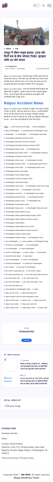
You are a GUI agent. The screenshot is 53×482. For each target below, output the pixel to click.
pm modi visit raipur (13, 282)
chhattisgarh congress (39, 153)
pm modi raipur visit (31, 278)
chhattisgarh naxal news (14, 186)
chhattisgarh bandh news (15, 149)
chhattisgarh (21, 134)
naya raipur (28, 256)
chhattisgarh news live (14, 193)
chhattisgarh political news (15, 197)
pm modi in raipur (34, 271)
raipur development (29, 293)
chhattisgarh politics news (15, 201)
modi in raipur (29, 252)
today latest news (28, 308)
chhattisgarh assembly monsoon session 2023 (23, 145)
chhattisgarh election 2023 (15, 164)
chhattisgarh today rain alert (37, 208)
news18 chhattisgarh (13, 263)
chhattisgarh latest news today (17, 171)
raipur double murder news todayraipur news (22, 296)
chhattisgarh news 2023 (31, 190)
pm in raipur (10, 267)
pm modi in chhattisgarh (27, 267)
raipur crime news (12, 293)
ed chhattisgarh (32, 245)
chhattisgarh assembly (38, 134)
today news (43, 308)
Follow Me (26, 340)
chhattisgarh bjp (34, 149)
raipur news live (40, 300)
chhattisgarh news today (35, 193)
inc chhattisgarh (11, 248)
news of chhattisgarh (30, 260)
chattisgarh (10, 134)
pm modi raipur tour (13, 278)
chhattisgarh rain (34, 201)
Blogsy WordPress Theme (26, 477)
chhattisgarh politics (36, 197)
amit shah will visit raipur (21, 127)
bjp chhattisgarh (40, 127)
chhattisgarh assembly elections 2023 (19, 138)
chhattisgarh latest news (36, 167)
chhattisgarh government (38, 164)
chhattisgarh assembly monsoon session (20, 142)
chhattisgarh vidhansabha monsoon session (22, 230)
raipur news (26, 300)
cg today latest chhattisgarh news (35, 131)
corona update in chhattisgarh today (35, 241)
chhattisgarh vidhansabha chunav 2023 (20, 226)
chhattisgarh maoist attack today (17, 175)
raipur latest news (12, 300)
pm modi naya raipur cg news (37, 274)
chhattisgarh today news (15, 208)
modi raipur (42, 252)
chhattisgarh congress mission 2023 (19, 156)
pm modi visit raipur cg (14, 285)
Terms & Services (10, 458)
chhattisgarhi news (36, 237)
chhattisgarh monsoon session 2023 (19, 179)
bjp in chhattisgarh (12, 131)
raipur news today (12, 304)
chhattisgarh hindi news (14, 167)
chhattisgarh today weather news (18, 212)
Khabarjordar (12, 66)
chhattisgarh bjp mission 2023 (17, 153)
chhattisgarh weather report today (18, 234)
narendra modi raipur (13, 256)
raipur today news (12, 308)
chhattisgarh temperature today (17, 204)
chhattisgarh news (12, 190)
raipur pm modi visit (29, 304)
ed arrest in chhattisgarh (14, 245)
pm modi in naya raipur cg (15, 271)
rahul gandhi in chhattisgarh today (18, 289)
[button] (37, 5)
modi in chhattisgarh (13, 252)
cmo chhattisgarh (12, 241)
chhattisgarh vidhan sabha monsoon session (22, 219)
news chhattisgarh (12, 260)
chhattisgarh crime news (15, 160)
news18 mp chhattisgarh (33, 263)
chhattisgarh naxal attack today (17, 182)
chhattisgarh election (35, 160)
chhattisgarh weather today (16, 237)
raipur (36, 289)
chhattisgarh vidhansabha (15, 223)
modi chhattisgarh (27, 248)
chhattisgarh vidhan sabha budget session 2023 (23, 215)
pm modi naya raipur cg (14, 274)
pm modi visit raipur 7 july (33, 282)
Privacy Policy (27, 458)
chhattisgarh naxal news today (38, 186)
